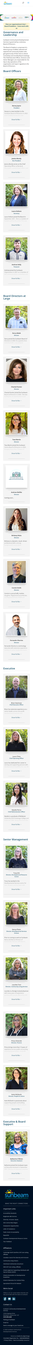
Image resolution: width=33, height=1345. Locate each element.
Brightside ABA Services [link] (10, 1216)
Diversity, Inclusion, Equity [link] (10, 1219)
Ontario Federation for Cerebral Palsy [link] (13, 1280)
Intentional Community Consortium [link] (13, 1264)
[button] (28, 3)
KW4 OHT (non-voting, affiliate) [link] (12, 1267)
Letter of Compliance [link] (9, 1229)
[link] (8, 3)
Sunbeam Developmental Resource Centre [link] (15, 1238)
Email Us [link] (5, 1322)
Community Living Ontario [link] (10, 1261)
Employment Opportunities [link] (11, 1226)
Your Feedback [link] (7, 1241)
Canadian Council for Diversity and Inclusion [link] (16, 1257)
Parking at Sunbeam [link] (9, 1319)
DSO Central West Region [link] (10, 1223)
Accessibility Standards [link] (9, 1213)
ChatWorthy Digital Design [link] (23, 1336)
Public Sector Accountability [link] (11, 1232)
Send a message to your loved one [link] (13, 1325)
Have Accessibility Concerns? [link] (21, 1340)
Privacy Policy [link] (8, 1340)
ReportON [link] (6, 1235)
